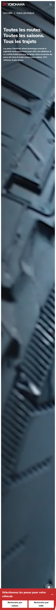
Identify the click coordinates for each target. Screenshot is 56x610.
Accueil (8, 13)
